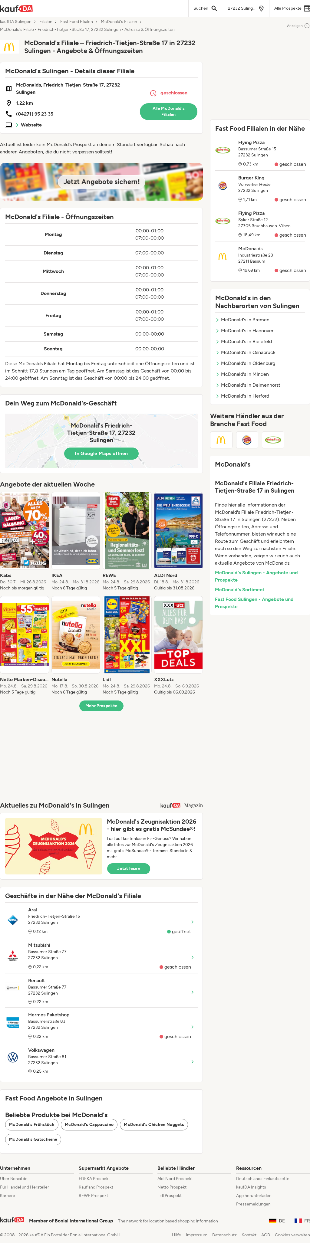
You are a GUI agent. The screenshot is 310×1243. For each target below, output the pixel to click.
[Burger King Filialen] (247, 439)
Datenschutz (224, 1235)
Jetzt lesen (128, 868)
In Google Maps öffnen (101, 453)
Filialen (45, 22)
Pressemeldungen (253, 1204)
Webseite (31, 125)
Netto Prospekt (171, 1187)
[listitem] (24, 541)
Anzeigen (295, 26)
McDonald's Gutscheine (33, 1139)
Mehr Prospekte (101, 705)
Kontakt (249, 1235)
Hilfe (176, 1235)
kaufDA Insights (251, 1187)
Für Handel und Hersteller (24, 1187)
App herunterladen (254, 1195)
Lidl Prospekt (169, 1195)
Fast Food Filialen (76, 22)
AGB (265, 1235)
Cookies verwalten (292, 1235)
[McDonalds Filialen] (221, 439)
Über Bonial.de (14, 1178)
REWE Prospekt (93, 1195)
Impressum (196, 1235)
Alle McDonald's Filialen (169, 111)
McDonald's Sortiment (239, 589)
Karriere (7, 1195)
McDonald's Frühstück (31, 1124)
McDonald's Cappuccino (89, 1124)
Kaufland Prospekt (96, 1187)
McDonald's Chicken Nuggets (154, 1124)
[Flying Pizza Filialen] (273, 439)
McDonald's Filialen (119, 22)
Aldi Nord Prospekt (175, 1178)
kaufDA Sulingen (15, 22)
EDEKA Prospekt (94, 1178)
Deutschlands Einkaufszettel (263, 1178)
